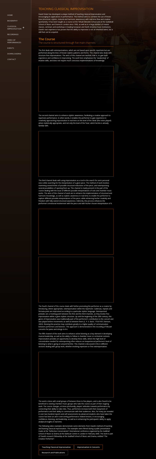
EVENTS (10, 48)
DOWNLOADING (14, 53)
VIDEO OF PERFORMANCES (14, 41)
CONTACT (11, 59)
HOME (10, 15)
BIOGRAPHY (12, 20)
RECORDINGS (13, 34)
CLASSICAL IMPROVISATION (14, 27)
